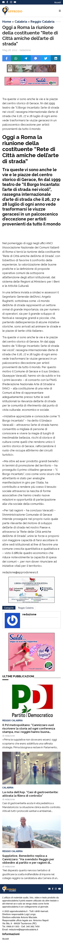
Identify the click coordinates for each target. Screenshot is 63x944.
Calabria (21, 21)
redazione (10, 736)
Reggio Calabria (42, 21)
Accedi (57, 2)
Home (6, 21)
